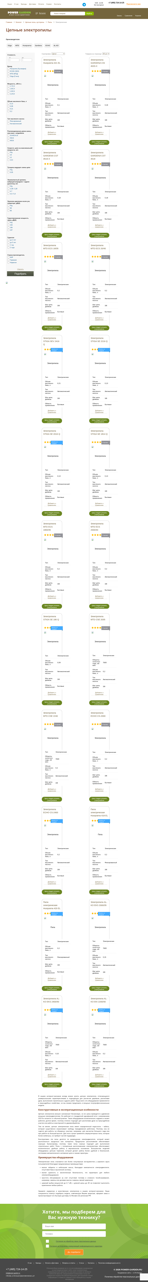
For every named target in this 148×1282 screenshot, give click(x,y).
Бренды (24, 4)
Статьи (81, 1263)
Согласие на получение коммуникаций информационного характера (76, 1246)
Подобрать (20, 273)
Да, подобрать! (74, 1252)
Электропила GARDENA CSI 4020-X (98, 63)
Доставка (32, 4)
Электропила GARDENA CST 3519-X (50, 155)
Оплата (41, 4)
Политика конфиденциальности (109, 1263)
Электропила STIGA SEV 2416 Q (51, 341)
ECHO (47, 45)
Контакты (57, 4)
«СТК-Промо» (137, 1273)
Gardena (38, 45)
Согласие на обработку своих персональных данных (76, 1241)
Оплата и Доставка (52, 1263)
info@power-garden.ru (13, 1273)
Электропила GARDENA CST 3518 (98, 155)
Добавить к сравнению (52, 133)
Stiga (10, 45)
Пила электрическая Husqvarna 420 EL (51, 905)
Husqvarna (27, 45)
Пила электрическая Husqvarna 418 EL (99, 812)
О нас (16, 4)
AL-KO (56, 45)
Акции (9, 4)
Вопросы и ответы (68, 1263)
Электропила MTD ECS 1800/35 (49, 527)
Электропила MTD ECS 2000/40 (97, 527)
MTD (17, 45)
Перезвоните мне (133, 4)
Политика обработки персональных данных (123, 1277)
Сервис (49, 4)
